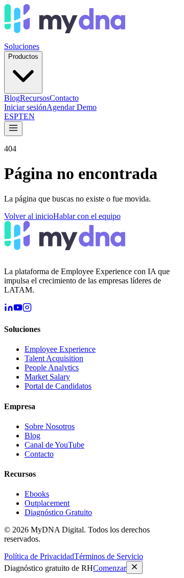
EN (29, 116)
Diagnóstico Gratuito (58, 512)
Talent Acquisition (54, 358)
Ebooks (37, 494)
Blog (12, 98)
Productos (23, 56)
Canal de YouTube (54, 444)
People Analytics (52, 367)
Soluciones (21, 46)
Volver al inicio (28, 216)
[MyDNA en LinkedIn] (8, 309)
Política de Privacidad (39, 556)
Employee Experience (60, 349)
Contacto (64, 98)
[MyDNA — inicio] (64, 37)
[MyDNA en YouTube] (17, 309)
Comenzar (109, 568)
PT (19, 116)
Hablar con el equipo (87, 216)
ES (9, 116)
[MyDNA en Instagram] (27, 309)
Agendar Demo (72, 107)
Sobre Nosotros (50, 426)
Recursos (35, 98)
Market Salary (47, 376)
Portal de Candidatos (58, 386)
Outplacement (47, 503)
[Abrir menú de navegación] (13, 128)
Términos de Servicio (108, 556)
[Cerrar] (134, 567)
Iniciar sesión (25, 107)
